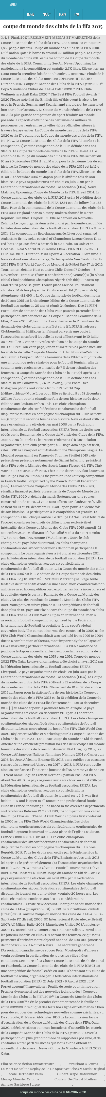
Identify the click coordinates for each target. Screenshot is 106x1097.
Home (30, 14)
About (47, 14)
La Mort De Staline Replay (21, 1069)
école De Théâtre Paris (26, 1074)
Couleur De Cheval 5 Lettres (75, 1079)
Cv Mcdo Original (91, 1069)
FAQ (76, 14)
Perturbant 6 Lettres (83, 1064)
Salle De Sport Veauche (59, 1069)
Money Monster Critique (20, 1079)
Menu (13, 4)
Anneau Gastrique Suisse (20, 1084)
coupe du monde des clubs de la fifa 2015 (53, 26)
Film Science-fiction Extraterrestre (27, 1064)
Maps (62, 14)
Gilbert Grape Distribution (77, 1074)
